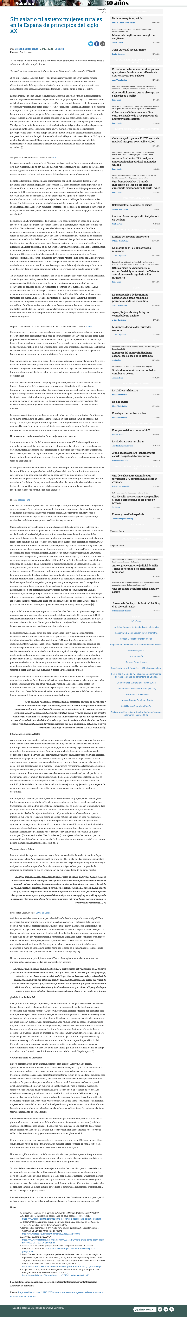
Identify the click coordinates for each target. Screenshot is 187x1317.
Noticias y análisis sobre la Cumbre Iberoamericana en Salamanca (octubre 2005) (136, 713)
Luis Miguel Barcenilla (120, 486)
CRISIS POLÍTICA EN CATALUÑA (136, 198)
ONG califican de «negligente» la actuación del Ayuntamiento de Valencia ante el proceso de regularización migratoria (135, 272)
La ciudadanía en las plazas (128, 441)
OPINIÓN (136, 288)
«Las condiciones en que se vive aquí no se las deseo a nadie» (135, 94)
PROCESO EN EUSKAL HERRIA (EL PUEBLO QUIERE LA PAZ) (137, 467)
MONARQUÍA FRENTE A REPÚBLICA (136, 11)
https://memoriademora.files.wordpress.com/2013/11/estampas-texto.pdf (55, 1276)
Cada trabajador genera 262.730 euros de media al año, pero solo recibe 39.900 (135, 140)
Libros (136, 340)
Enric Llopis (117, 100)
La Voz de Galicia (43, 913)
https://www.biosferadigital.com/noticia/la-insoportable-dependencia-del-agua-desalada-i (62, 1219)
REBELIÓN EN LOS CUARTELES (136, 383)
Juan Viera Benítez (119, 80)
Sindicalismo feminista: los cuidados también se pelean (134, 371)
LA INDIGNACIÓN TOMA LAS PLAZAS (136, 423)
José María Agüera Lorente (122, 446)
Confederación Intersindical (136, 694)
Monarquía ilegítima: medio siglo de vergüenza (133, 36)
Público (89, 327)
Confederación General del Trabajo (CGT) (136, 682)
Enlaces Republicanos (136, 662)
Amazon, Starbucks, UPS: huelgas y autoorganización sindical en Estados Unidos (134, 161)
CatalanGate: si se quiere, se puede (132, 205)
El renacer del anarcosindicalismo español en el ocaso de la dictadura (132, 354)
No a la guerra (120, 401)
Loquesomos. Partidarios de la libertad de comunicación (136, 644)
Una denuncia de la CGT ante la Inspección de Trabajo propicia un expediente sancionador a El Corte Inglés (136, 185)
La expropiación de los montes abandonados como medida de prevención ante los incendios (130, 298)
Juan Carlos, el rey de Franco (129, 49)
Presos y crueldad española (128, 514)
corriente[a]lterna (136, 650)
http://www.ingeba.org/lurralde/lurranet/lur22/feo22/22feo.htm (51, 1234)
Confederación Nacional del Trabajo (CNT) (136, 688)
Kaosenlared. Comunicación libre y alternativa (136, 632)
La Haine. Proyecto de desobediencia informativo (136, 626)
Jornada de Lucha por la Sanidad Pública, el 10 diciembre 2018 (136, 605)
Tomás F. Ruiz (117, 42)
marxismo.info (136, 656)
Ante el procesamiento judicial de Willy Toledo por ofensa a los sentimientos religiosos (135, 569)
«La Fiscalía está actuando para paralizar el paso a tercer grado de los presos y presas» (136, 500)
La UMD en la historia (125, 390)
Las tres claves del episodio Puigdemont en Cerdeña (135, 218)
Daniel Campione (118, 54)
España (59, 48)
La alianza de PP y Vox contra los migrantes (131, 249)
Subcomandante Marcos (121, 611)
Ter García (116, 507)
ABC (55, 158)
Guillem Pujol (117, 224)
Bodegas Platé (24, 500)
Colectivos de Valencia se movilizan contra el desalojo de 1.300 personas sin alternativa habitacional (135, 115)
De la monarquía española (127, 18)
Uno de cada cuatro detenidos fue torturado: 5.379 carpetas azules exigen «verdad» (134, 479)
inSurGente (136, 621)
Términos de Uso (72, 1307)
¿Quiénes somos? (144, 1309)
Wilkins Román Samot (120, 241)
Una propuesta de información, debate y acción (135, 590)
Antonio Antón (117, 434)
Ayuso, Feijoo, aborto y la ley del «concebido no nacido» (130, 314)
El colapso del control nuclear (129, 413)
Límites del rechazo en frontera (130, 236)
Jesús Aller (116, 360)
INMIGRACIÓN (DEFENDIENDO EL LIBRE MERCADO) (136, 230)
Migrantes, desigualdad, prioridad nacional (131, 328)
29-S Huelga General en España (136, 706)
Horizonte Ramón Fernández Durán (136, 700)
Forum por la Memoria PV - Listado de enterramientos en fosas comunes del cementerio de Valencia (136, 675)
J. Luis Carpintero (119, 255)
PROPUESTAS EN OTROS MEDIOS (136, 539)
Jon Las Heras (117, 378)
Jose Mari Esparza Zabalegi (122, 518)
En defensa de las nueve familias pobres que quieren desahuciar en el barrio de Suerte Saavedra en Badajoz (135, 72)
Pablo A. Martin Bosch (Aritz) (123, 23)
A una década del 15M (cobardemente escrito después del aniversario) (133, 454)
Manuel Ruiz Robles (119, 395)
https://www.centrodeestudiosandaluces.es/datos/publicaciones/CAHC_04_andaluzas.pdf (62, 1267)
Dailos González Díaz (120, 460)
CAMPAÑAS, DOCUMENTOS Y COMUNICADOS (136, 553)
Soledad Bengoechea (26, 48)
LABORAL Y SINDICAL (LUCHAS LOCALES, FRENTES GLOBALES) (137, 130)
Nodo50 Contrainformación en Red (136, 638)
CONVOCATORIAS (136, 524)
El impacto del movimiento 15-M (131, 430)
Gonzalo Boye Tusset (120, 209)
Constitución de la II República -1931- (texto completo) (136, 667)
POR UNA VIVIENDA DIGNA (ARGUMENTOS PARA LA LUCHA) (137, 61)
